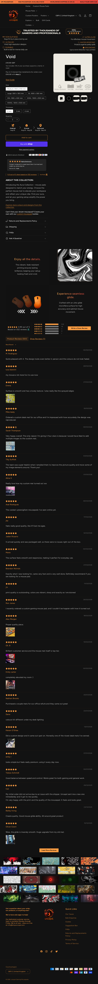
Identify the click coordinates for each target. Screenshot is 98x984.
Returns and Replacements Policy (75, 934)
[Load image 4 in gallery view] (84, 98)
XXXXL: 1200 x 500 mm (16, 103)
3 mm (18, 111)
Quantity (9, 116)
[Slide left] (55, 98)
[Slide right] (90, 98)
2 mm (9, 111)
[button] (31, 10)
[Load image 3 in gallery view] (76, 98)
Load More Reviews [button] (49, 850)
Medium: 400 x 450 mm (16, 89)
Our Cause (69, 914)
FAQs (67, 929)
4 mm (27, 111)
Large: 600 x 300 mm (15, 93)
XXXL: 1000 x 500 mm (35, 98)
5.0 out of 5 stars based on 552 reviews (22, 174)
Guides (68, 922)
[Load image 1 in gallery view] (61, 98)
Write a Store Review (79, 328)
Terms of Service (72, 943)
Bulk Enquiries (70, 918)
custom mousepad (24, 214)
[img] (19, 327)
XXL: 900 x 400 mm (15, 98)
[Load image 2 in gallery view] (69, 98)
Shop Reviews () (37, 339)
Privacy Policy (71, 940)
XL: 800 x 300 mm (35, 93)
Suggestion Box (71, 925)
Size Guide (10, 80)
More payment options (26, 149)
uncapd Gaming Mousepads (20, 979)
